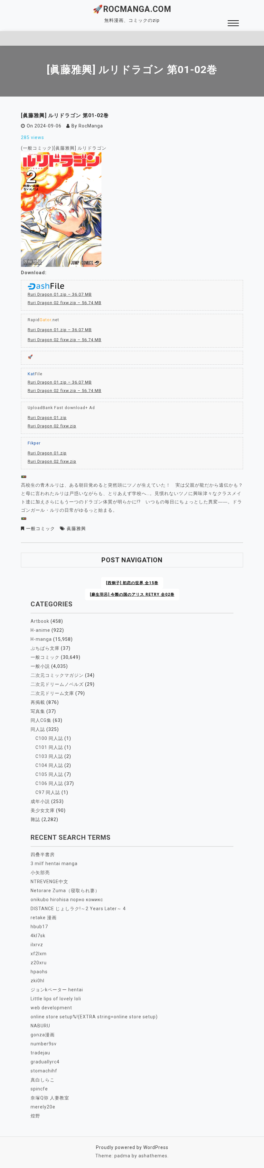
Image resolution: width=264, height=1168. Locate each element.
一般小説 (40, 666)
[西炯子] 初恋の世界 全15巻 (132, 583)
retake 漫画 (44, 917)
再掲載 (38, 702)
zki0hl (37, 980)
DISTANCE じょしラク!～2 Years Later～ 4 (78, 908)
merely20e (43, 1106)
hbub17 (39, 926)
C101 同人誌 (49, 747)
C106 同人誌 (49, 783)
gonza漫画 (43, 1034)
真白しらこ (43, 1079)
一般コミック (40, 528)
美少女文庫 (43, 810)
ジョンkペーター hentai (57, 989)
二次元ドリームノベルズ (57, 684)
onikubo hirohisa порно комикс (67, 899)
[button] (233, 24)
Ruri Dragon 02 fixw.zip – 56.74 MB (64, 302)
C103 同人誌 (49, 756)
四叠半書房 (43, 854)
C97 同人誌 (47, 792)
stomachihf (44, 1070)
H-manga (41, 639)
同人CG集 (41, 720)
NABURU (40, 1025)
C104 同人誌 (49, 765)
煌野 (35, 1115)
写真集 (38, 711)
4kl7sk (38, 935)
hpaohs (39, 971)
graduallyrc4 (45, 1061)
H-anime (40, 630)
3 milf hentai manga (54, 863)
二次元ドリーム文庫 (52, 693)
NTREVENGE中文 (49, 881)
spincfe (39, 1088)
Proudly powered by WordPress (132, 1147)
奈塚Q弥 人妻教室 (50, 1097)
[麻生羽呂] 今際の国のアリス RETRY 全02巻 (132, 594)
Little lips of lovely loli (56, 998)
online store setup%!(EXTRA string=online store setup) (94, 1016)
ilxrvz (37, 944)
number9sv (44, 1043)
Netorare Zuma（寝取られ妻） (65, 890)
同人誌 (38, 729)
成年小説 (40, 801)
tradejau (40, 1052)
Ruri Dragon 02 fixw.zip (52, 426)
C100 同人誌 (49, 738)
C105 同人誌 (49, 774)
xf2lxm (39, 953)
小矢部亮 (40, 872)
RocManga (91, 125)
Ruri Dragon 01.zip (47, 417)
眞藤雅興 (76, 528)
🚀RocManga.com (132, 9)
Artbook (40, 621)
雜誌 (35, 819)
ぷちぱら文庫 (45, 648)
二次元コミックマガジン (57, 675)
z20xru (39, 962)
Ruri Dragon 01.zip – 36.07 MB (60, 294)
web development (51, 1007)
